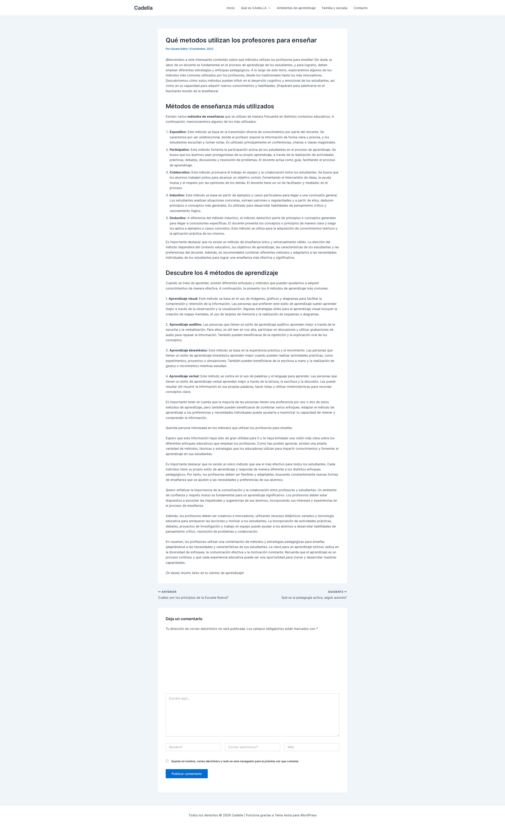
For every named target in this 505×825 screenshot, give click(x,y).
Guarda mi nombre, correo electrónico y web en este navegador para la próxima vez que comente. (235, 761)
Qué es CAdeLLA (254, 8)
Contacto (361, 8)
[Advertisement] (252, 663)
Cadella (143, 8)
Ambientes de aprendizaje (296, 8)
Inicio (231, 8)
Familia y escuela (334, 8)
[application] (268, 8)
